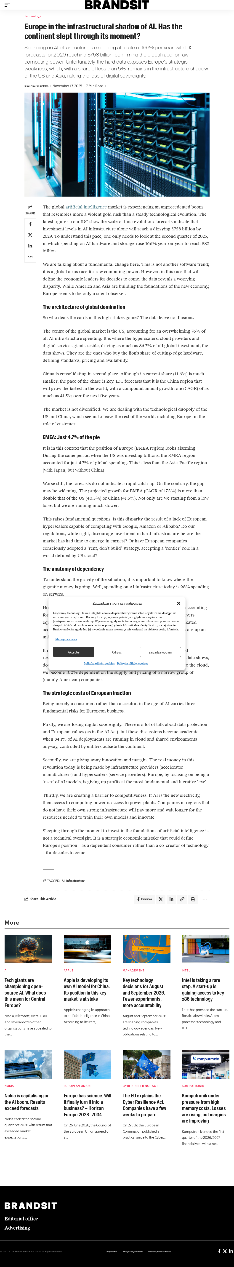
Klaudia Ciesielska (36, 86)
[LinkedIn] (231, 1251)
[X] (225, 1251)
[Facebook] (219, 1251)
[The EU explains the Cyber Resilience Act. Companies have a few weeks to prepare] (146, 1064)
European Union (77, 1086)
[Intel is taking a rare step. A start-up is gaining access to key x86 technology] (206, 949)
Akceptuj (74, 652)
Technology (32, 16)
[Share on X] (30, 234)
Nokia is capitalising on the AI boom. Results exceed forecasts (27, 1102)
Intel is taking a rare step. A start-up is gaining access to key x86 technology (203, 990)
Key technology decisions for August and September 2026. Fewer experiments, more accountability (144, 993)
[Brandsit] (117, 5)
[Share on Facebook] (30, 224)
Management (133, 970)
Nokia (9, 1086)
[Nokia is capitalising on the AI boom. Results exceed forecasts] (28, 1064)
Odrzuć (117, 652)
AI (63, 881)
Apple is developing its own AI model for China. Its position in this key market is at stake (87, 990)
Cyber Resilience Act (140, 1086)
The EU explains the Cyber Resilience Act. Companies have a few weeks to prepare (144, 1105)
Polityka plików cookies (99, 663)
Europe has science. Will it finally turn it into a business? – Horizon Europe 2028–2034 (87, 1105)
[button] (178, 603)
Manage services (66, 639)
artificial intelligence (86, 207)
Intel (186, 970)
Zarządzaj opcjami (160, 652)
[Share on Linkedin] (30, 245)
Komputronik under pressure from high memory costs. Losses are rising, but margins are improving (204, 1108)
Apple (68, 970)
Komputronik (193, 1086)
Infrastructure (75, 881)
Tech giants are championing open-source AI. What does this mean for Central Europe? (25, 993)
